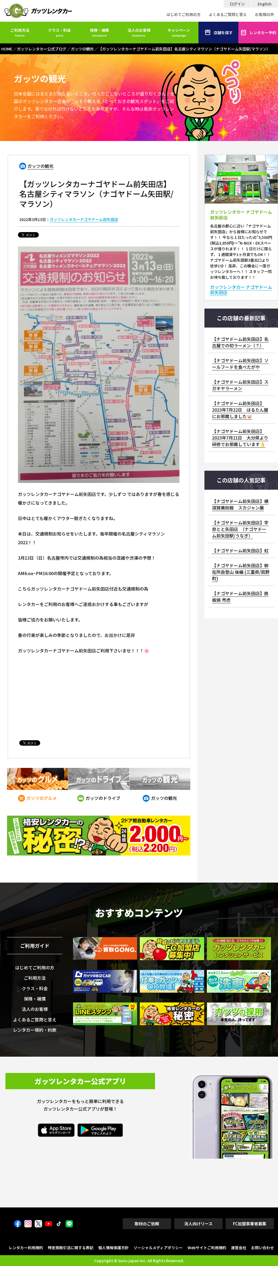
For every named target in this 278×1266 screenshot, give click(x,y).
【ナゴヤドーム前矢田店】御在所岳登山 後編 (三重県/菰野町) (241, 572)
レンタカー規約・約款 (34, 1030)
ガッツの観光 (40, 166)
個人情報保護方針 (113, 1247)
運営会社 (238, 1247)
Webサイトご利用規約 (207, 1247)
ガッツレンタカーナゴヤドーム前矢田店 (84, 219)
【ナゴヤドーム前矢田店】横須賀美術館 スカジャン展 (240, 504)
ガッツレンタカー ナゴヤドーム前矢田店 (241, 290)
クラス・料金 (59, 32)
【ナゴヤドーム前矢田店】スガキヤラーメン (240, 385)
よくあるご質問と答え (228, 14)
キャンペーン (179, 32)
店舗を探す (223, 32)
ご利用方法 (19, 32)
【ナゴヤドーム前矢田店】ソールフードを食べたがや (240, 363)
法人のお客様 (139, 32)
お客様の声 (264, 14)
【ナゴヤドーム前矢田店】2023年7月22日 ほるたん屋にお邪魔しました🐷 (240, 409)
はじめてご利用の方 (183, 14)
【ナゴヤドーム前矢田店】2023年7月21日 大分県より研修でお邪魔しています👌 (240, 437)
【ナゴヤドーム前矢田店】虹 (240, 550)
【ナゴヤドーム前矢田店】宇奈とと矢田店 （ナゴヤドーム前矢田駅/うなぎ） (240, 529)
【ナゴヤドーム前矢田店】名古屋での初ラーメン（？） (240, 342)
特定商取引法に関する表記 (70, 1247)
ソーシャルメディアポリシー (158, 1247)
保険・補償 (99, 32)
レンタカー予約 (262, 32)
